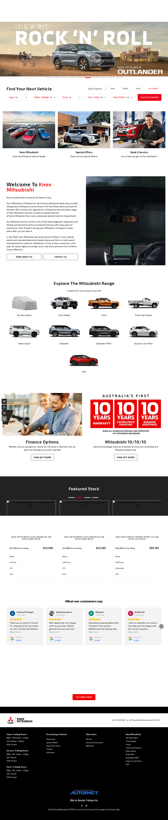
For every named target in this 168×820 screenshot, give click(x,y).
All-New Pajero (132, 738)
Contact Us (60, 257)
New (113, 88)
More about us (24, 257)
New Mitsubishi (16, 212)
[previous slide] (8, 51)
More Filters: (119, 97)
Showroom (50, 739)
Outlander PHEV (132, 758)
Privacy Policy (80, 809)
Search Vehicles (150, 97)
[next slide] (159, 51)
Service (89, 739)
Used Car (59, 216)
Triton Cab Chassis (133, 748)
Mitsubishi (153, 88)
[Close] (4, 418)
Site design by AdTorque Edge (107, 809)
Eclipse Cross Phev (133, 761)
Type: (12, 97)
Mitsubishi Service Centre (22, 221)
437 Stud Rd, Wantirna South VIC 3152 (144, 720)
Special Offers (52, 742)
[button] (6, 626)
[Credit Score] (4, 407)
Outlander (130, 754)
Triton (128, 744)
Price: (65, 97)
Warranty (90, 746)
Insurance (50, 752)
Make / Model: (41, 97)
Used (138, 88)
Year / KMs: (94, 97)
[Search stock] (4, 413)
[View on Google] (12, 613)
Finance (49, 749)
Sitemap (90, 809)
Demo (125, 88)
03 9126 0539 (119, 720)
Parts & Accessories (94, 742)
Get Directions (84, 697)
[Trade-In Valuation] (4, 401)
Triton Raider (131, 741)
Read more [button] (15, 632)
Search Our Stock (53, 746)
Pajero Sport (131, 751)
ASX (127, 764)
